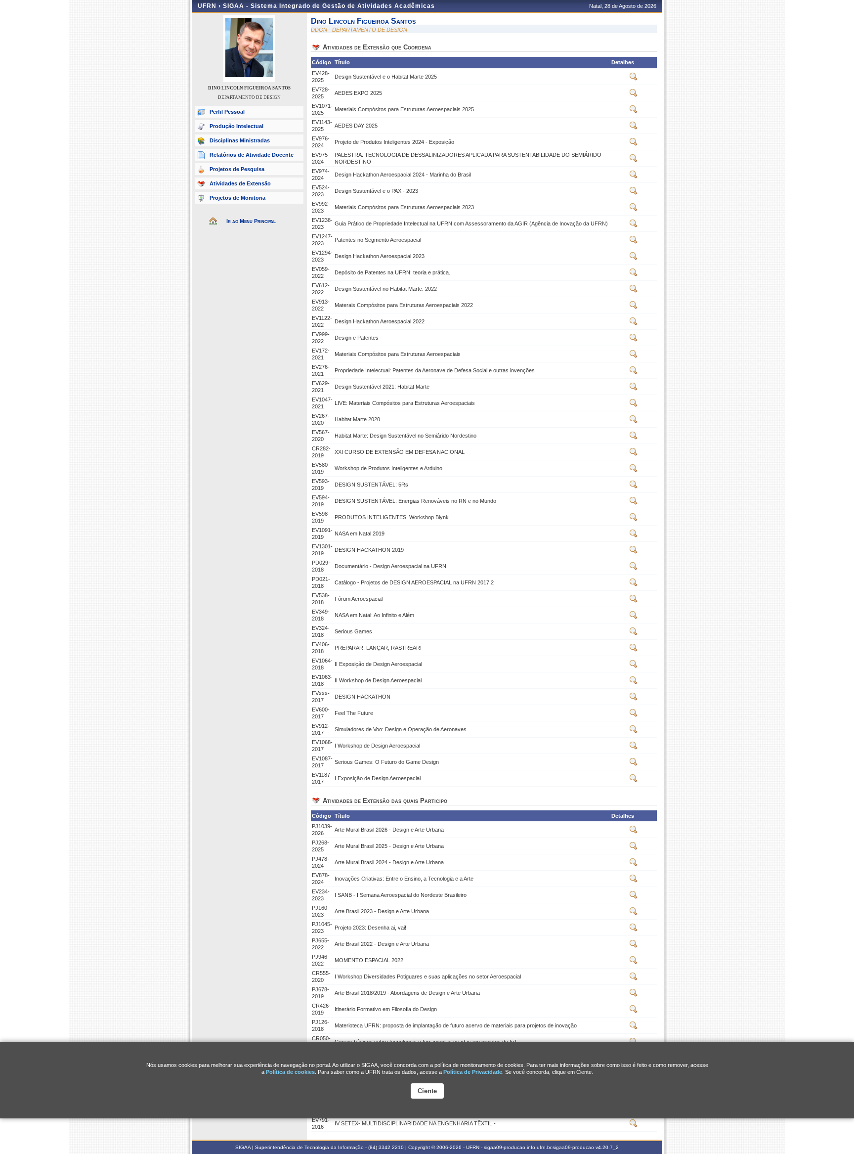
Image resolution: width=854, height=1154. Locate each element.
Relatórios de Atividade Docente (252, 155)
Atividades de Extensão (240, 183)
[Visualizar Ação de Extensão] (634, 79)
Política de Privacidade (472, 1072)
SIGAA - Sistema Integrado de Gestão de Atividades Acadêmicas (329, 5)
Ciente (427, 1091)
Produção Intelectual (236, 126)
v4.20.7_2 (607, 1147)
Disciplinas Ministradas (240, 140)
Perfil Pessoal (227, 112)
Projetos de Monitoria (237, 198)
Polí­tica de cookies (290, 1072)
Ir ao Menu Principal (251, 221)
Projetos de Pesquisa (237, 169)
